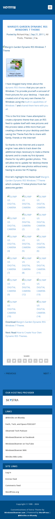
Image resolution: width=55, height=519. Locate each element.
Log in (8, 472)
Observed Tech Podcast (16, 430)
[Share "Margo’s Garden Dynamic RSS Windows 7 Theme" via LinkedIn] (25, 360)
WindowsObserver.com (14, 512)
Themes (28, 38)
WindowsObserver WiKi (16, 450)
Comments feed (13, 485)
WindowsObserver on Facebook (19, 437)
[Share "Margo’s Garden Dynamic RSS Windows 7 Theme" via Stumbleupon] (35, 360)
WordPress (44, 512)
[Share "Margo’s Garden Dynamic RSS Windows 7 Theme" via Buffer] (30, 360)
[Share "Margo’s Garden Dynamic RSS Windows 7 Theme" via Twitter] (14, 360)
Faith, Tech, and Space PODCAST (20, 424)
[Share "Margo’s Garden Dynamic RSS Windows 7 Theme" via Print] (46, 360)
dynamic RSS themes (15, 87)
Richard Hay (23, 34)
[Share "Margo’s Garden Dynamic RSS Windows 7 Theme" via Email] (41, 360)
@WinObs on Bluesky (15, 417)
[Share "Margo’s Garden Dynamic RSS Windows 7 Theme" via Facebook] (8, 360)
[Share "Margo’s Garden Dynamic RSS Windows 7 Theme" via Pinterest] (19, 360)
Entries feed (11, 479)
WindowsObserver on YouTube (19, 443)
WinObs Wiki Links (13, 456)
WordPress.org (12, 492)
